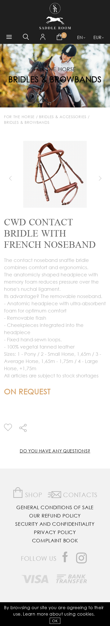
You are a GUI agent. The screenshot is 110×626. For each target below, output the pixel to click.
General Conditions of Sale (55, 507)
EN (80, 37)
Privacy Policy (55, 532)
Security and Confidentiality (55, 524)
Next (100, 178)
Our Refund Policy (55, 516)
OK (55, 620)
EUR (97, 37)
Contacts (79, 494)
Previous (10, 178)
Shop (32, 494)
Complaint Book (55, 540)
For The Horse (19, 116)
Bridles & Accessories (63, 116)
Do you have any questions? (55, 451)
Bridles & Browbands (54, 79)
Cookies (85, 614)
